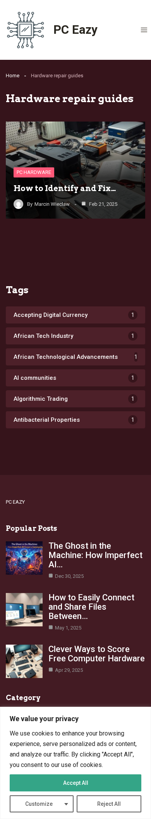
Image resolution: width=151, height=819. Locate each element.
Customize (39, 804)
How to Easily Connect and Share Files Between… (91, 607)
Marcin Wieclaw (52, 204)
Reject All (109, 804)
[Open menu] (144, 30)
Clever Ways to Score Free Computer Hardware (96, 653)
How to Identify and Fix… (65, 188)
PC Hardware (34, 172)
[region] (75, 763)
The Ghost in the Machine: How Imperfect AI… (95, 555)
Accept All (75, 783)
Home (12, 75)
